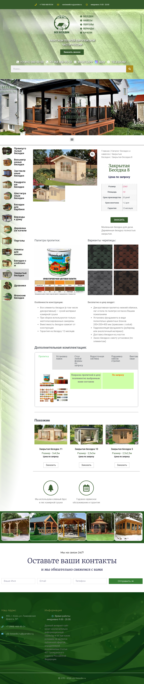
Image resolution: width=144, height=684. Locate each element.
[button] (3, 107)
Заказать (51, 465)
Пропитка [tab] (44, 356)
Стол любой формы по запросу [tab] (79, 361)
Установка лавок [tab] (61, 357)
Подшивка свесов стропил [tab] (116, 358)
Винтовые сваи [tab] (135, 357)
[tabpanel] (86, 388)
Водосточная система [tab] (97, 357)
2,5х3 (125, 186)
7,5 (124, 192)
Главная (105, 151)
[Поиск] (129, 68)
